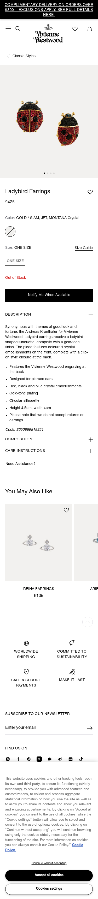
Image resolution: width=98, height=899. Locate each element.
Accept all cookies (49, 875)
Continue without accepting (49, 863)
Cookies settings (49, 889)
